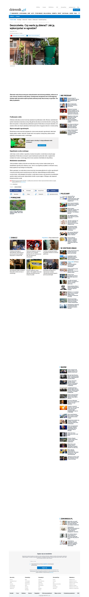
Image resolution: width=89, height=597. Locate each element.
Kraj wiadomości (54, 237)
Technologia (27, 581)
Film (39, 586)
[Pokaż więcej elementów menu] (79, 13)
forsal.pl (44, 7)
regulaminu (45, 563)
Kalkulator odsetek (72, 585)
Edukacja (40, 582)
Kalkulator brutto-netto (73, 586)
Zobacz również (42, 145)
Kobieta (12, 16)
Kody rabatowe (41, 581)
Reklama (24, 593)
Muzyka (39, 588)
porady (24, 22)
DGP (57, 7)
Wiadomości (27, 583)
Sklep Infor (12, 588)
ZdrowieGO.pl (63, 7)
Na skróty (12, 577)
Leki (53, 582)
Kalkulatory (71, 577)
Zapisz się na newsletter (34, 35)
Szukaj (77, 9)
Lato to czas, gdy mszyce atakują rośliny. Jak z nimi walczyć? (16, 212)
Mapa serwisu (58, 593)
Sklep (78, 7)
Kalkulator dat (72, 579)
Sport (26, 585)
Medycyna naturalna (57, 583)
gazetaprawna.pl (72, 7)
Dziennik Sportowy (42, 19)
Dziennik (11, 22)
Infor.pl (11, 579)
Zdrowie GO (24, 19)
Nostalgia (19, 19)
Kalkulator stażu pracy (73, 582)
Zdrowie (26, 586)
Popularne (45, 237)
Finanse (54, 581)
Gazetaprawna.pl (13, 581)
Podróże (26, 588)
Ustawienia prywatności (69, 593)
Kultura (39, 589)
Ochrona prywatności (47, 593)
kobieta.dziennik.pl (18, 22)
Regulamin (37, 593)
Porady (18, 16)
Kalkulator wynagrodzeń (74, 588)
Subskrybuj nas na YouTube (18, 35)
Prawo (54, 579)
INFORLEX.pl (51, 7)
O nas (17, 593)
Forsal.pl (11, 583)
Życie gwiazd (40, 585)
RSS (78, 593)
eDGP (11, 582)
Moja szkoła (40, 583)
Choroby (54, 585)
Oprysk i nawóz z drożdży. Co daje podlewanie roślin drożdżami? (39, 141)
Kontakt (11, 593)
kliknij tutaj (51, 572)
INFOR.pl (38, 7)
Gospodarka (27, 582)
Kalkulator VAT (72, 583)
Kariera (30, 593)
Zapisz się (44, 567)
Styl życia (54, 588)
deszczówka (18, 187)
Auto (26, 579)
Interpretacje (12, 586)
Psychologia (55, 586)
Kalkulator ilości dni (73, 581)
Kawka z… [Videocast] (32, 19)
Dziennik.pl (27, 577)
